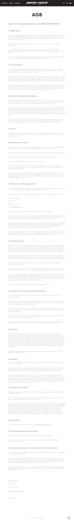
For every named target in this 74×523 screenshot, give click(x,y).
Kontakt (17, 3)
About (11, 3)
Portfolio (5, 3)
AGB (37, 518)
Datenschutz (41, 518)
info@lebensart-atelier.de (16, 207)
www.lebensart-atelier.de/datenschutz (43, 424)
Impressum (32, 518)
